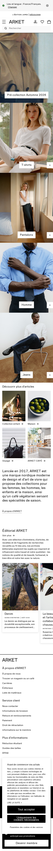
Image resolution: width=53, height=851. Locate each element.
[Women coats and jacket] (26, 138)
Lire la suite (14, 802)
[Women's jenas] (26, 208)
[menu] (4, 22)
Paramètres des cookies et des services (26, 827)
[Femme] (26, 68)
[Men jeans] (26, 348)
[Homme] (26, 278)
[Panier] (49, 22)
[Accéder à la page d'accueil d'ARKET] (16, 22)
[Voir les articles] (50, 165)
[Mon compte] (35, 22)
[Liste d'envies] (42, 22)
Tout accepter (26, 809)
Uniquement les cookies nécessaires (26, 818)
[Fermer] (47, 5)
